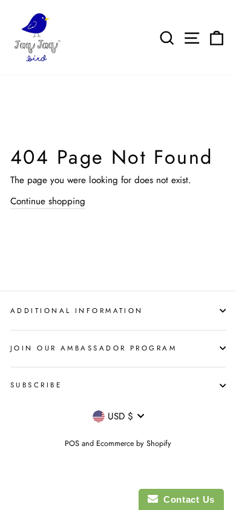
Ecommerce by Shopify (133, 443)
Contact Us (186, 499)
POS (72, 443)
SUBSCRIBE (36, 385)
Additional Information (76, 310)
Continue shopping (47, 201)
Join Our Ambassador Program (93, 348)
